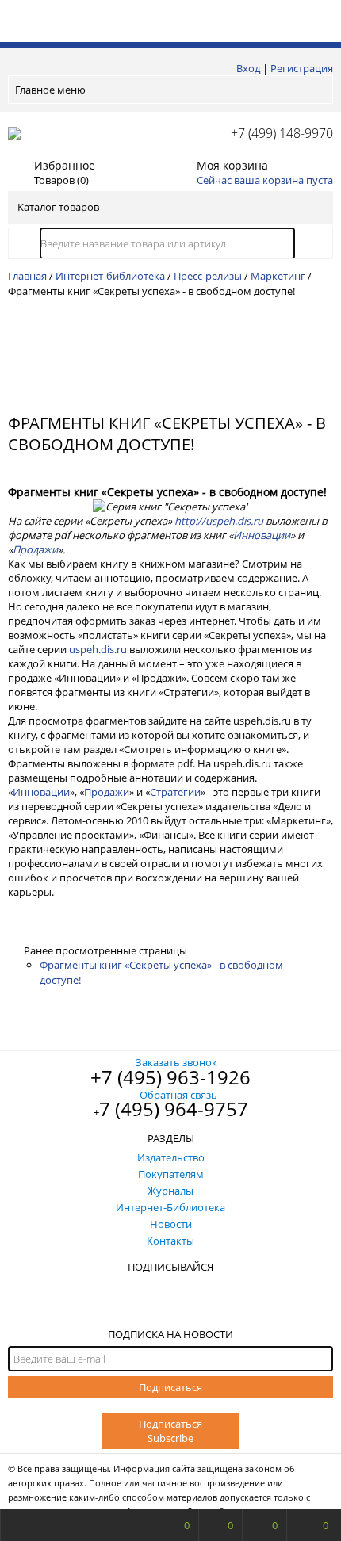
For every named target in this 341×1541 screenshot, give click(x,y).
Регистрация (301, 68)
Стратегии (175, 792)
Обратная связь (178, 1095)
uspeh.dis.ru (98, 649)
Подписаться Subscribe (170, 1431)
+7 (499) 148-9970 (282, 133)
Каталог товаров (58, 207)
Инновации (261, 535)
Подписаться (170, 1387)
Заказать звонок (176, 1062)
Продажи (35, 549)
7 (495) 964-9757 (173, 1109)
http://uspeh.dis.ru (218, 521)
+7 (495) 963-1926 (170, 1077)
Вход (248, 68)
